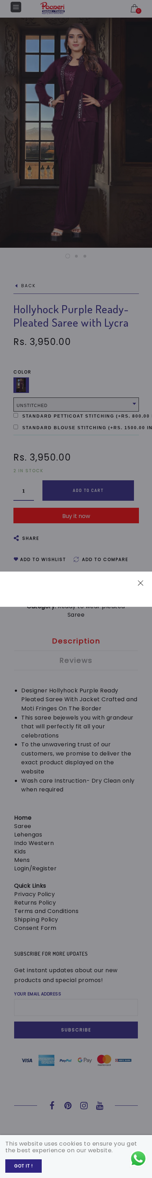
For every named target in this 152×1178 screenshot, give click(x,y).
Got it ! (23, 1166)
